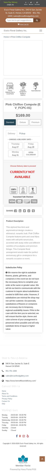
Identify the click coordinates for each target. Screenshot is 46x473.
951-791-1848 (11, 371)
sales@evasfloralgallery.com (26, 16)
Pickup (22, 133)
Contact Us (6, 401)
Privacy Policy (7, 399)
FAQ (3, 404)
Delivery (11, 133)
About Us (5, 394)
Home (6, 37)
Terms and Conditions (9, 396)
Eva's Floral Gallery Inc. (15, 30)
